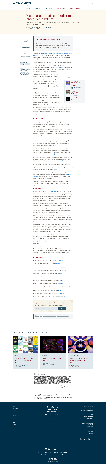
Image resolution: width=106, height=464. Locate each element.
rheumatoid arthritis (56, 67)
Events (14, 422)
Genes (21, 70)
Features (14, 410)
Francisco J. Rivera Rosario (22, 365)
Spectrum (21, 68)
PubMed (61, 260)
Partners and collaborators (87, 410)
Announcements (90, 418)
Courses (14, 424)
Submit (61, 308)
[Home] (53, 449)
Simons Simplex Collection (52, 191)
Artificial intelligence (74, 355)
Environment (22, 69)
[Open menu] (92, 3)
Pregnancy (22, 72)
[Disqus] (53, 386)
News (27, 8)
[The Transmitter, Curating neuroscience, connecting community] (22, 3)
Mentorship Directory (88, 416)
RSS (92, 421)
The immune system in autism (24, 74)
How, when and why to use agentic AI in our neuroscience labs (79, 360)
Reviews (16, 355)
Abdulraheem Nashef (76, 88)
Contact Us (91, 433)
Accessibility (90, 431)
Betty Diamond (31, 27)
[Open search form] (89, 3)
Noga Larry (73, 87)
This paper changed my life (18, 413)
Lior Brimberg (47, 27)
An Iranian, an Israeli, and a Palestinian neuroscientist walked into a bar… (76, 83)
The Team (91, 408)
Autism (25, 68)
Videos (14, 417)
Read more (53, 419)
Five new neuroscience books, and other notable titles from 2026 (25, 360)
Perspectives (37, 8)
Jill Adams (45, 363)
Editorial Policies (89, 426)
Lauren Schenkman (75, 95)
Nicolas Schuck (74, 365)
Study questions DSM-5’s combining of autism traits (77, 92)
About (88, 406)
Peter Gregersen (39, 27)
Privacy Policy (90, 429)
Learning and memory (24, 71)
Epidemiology (27, 69)
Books (14, 419)
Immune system (25, 70)
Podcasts (15, 415)
